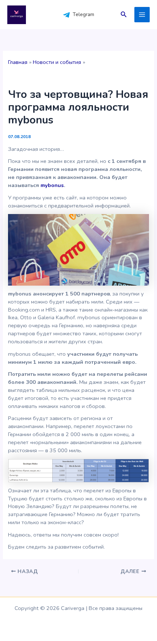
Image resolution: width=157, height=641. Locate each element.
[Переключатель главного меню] (142, 14)
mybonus (52, 185)
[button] (123, 15)
